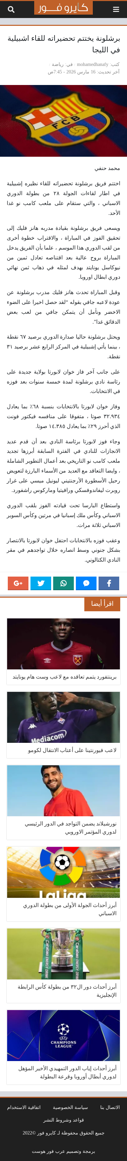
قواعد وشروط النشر (63, 1120)
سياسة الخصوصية (70, 1107)
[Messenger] (86, 583)
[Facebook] (109, 583)
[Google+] (18, 583)
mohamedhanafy (92, 64)
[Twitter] (40, 583)
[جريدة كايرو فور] (63, 8)
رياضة (58, 64)
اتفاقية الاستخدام (24, 1107)
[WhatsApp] (63, 583)
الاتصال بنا (110, 1107)
